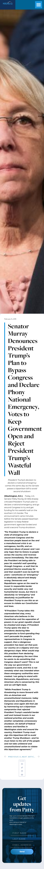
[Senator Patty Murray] (7, 5)
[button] (38, 4)
